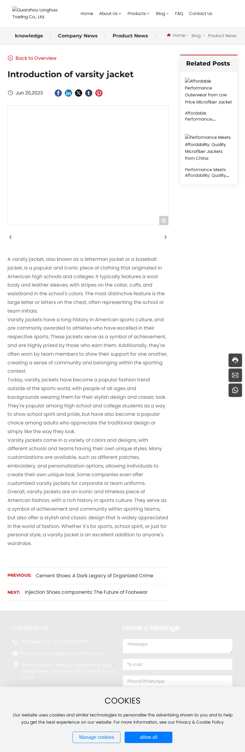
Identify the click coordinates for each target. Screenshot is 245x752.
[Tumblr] (88, 93)
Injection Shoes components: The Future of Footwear (86, 592)
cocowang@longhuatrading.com (70, 653)
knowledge (29, 36)
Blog (196, 36)
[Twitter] (78, 93)
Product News (130, 36)
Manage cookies (96, 737)
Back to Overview (35, 58)
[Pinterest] (98, 93)
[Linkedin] (68, 93)
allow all (148, 737)
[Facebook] (58, 93)
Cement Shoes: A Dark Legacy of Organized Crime (94, 575)
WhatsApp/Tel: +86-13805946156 (55, 642)
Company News (78, 36)
